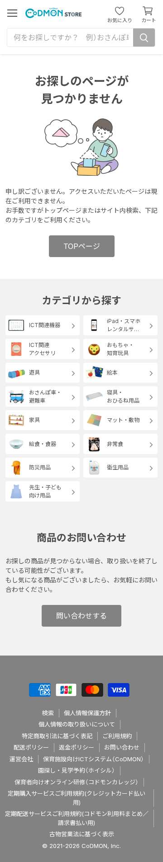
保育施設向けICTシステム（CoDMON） (93, 759)
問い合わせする (81, 615)
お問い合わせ (121, 747)
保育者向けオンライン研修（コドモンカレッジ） (76, 782)
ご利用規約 (117, 736)
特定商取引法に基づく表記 (57, 736)
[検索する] (144, 37)
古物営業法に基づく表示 (81, 834)
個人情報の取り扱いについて (76, 724)
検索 (48, 713)
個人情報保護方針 (87, 713)
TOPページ (81, 246)
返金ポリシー (76, 747)
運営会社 (21, 759)
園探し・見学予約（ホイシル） (76, 770)
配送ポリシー (31, 747)
